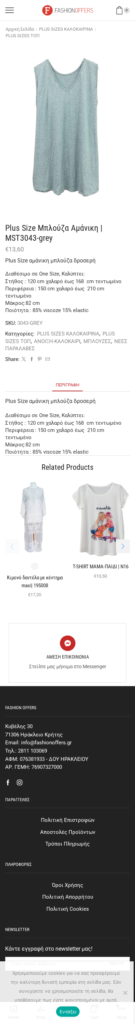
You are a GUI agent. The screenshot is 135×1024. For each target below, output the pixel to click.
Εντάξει (68, 1011)
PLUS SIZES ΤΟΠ (22, 35)
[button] (123, 546)
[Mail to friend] (47, 359)
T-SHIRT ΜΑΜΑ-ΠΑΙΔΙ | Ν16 (100, 566)
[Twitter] (24, 359)
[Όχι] (125, 992)
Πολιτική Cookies (67, 909)
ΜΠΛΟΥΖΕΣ (97, 341)
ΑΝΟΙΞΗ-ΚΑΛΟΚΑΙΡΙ (57, 341)
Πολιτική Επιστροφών (67, 820)
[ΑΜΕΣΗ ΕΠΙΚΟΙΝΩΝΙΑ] (67, 643)
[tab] (67, 385)
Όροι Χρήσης (67, 885)
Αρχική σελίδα (20, 29)
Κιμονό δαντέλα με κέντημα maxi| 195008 (35, 581)
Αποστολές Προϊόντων (67, 832)
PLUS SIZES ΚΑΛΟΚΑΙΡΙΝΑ (66, 29)
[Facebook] (32, 359)
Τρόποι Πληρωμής (67, 844)
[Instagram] (19, 782)
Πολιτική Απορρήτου (67, 897)
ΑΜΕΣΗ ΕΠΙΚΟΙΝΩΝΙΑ (67, 657)
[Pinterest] (40, 359)
